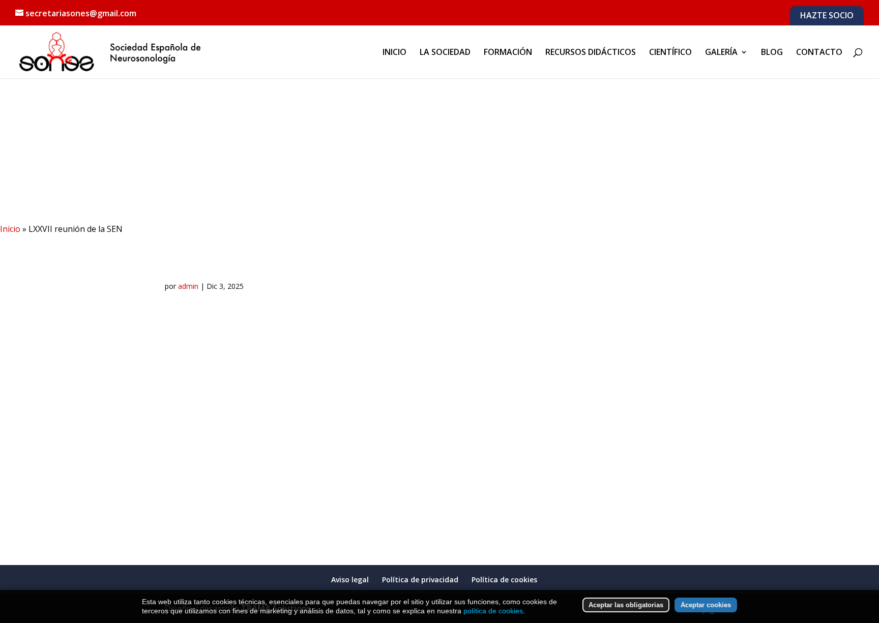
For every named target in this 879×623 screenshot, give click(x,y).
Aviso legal (350, 579)
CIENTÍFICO (670, 52)
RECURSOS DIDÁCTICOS (590, 52)
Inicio (10, 228)
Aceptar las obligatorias (626, 605)
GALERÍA (721, 52)
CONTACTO (819, 52)
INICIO (394, 52)
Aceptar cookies (706, 605)
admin (188, 286)
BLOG (772, 52)
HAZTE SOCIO (827, 16)
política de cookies (493, 611)
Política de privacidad (420, 579)
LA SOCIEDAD (445, 52)
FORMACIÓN (508, 52)
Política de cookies (504, 579)
